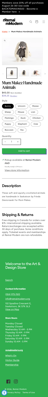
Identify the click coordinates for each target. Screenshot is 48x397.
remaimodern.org (14, 350)
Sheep (8, 112)
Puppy (8, 124)
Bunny (8, 106)
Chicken (37, 118)
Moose (35, 106)
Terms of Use (29, 393)
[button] (43, 22)
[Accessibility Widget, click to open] (4, 393)
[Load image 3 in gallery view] (36, 73)
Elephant (22, 124)
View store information (17, 170)
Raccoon (9, 130)
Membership (12, 365)
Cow (36, 124)
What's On (10, 356)
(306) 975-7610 (12, 294)
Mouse (21, 112)
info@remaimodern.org (17, 299)
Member (13, 96)
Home (4, 32)
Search (9, 280)
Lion (33, 112)
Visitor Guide (12, 360)
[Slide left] (3, 74)
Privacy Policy (14, 393)
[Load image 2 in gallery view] (24, 73)
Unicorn (21, 106)
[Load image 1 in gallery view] (12, 73)
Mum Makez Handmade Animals (26, 32)
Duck (23, 118)
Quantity (6, 136)
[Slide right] (45, 74)
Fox (22, 130)
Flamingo (9, 118)
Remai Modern (20, 389)
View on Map (12, 309)
